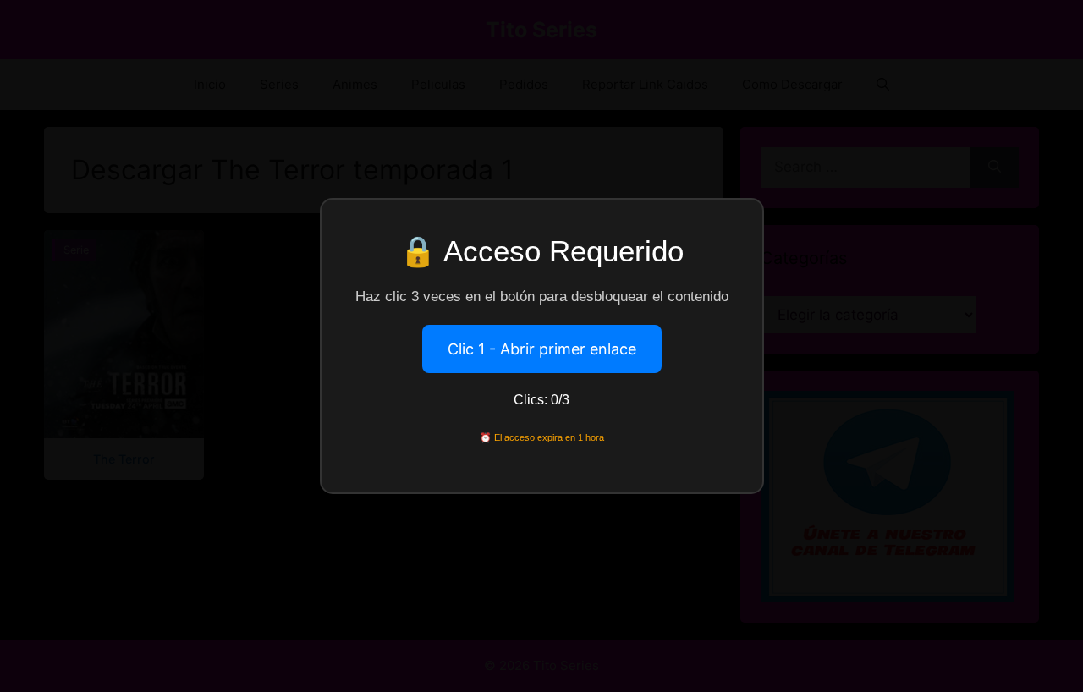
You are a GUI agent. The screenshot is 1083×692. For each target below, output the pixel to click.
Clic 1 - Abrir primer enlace (542, 349)
